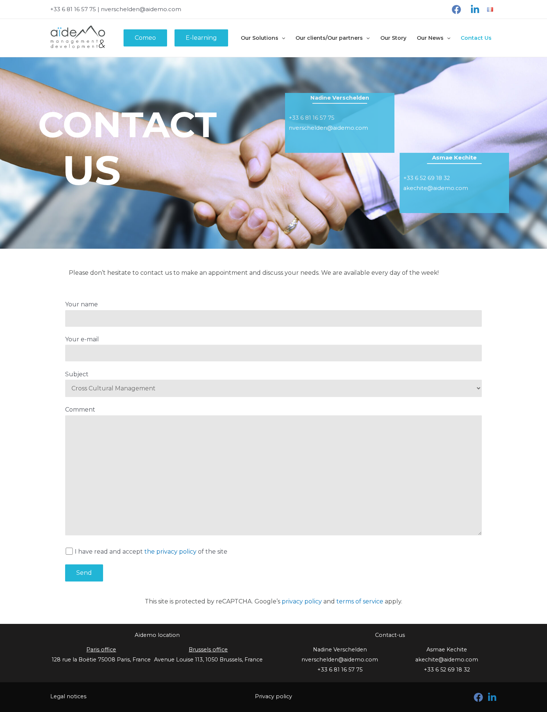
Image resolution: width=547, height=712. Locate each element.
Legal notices (68, 696)
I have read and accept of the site (151, 551)
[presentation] (281, 38)
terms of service (359, 601)
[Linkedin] (475, 9)
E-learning (201, 37)
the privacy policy (170, 551)
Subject (77, 374)
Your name (81, 304)
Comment (80, 409)
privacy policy (302, 601)
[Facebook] (456, 9)
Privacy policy (273, 696)
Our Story (393, 38)
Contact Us (476, 38)
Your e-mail (82, 339)
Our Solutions (259, 38)
